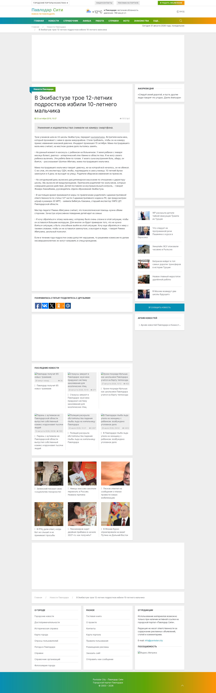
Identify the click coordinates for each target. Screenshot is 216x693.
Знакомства (141, 20)
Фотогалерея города (45, 665)
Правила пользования (97, 641)
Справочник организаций (47, 659)
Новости (53, 20)
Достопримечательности (47, 622)
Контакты (91, 628)
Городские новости (44, 616)
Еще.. (156, 20)
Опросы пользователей (46, 641)
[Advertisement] (108, 58)
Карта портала (93, 634)
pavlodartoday (98, 137)
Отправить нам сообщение (99, 659)
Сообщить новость (160, 307)
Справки (113, 20)
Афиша (87, 20)
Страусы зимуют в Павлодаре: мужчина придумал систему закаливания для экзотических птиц (78, 400)
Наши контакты (104, 3)
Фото (126, 20)
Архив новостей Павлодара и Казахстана (161, 325)
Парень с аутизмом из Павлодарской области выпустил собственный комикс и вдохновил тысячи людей (49, 442)
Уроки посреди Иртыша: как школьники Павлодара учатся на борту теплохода (114, 391)
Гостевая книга (94, 616)
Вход (181, 11)
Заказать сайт (93, 653)
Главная (39, 20)
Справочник (70, 20)
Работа (100, 20)
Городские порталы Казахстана (49, 3)
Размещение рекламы (97, 647)
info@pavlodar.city (154, 640)
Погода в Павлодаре (45, 647)
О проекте (91, 622)
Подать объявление (171, 3)
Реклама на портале (128, 3)
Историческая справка (46, 628)
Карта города (41, 634)
